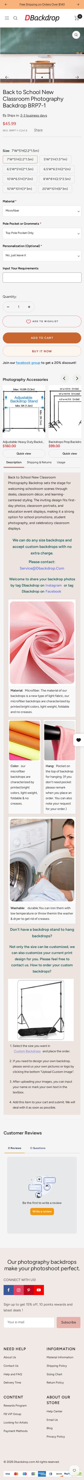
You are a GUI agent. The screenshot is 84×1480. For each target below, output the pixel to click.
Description (14, 462)
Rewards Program (15, 1405)
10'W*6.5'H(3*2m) (20, 179)
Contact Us (11, 1365)
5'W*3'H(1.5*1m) (55, 159)
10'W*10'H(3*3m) (19, 189)
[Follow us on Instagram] (19, 1290)
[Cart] (76, 18)
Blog (50, 1428)
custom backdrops (27, 1051)
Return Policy (55, 1382)
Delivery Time (12, 1382)
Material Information (60, 1357)
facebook (53, 591)
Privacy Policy (56, 1436)
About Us (10, 1357)
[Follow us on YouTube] (39, 1290)
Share (38, 130)
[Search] (15, 18)
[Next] (77, 77)
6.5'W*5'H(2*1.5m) (20, 169)
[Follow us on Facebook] (9, 1290)
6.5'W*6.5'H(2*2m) (57, 169)
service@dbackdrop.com (42, 568)
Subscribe (68, 1322)
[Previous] (7, 77)
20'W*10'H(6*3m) (55, 189)
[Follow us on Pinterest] (29, 1290)
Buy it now (42, 351)
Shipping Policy (57, 1365)
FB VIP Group (12, 1414)
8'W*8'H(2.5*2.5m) (57, 179)
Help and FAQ (13, 1374)
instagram (53, 585)
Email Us (52, 1419)
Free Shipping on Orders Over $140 (42, 4)
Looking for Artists (16, 1422)
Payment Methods (16, 1431)
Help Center (54, 1411)
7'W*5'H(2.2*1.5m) (20, 159)
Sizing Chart (54, 1374)
